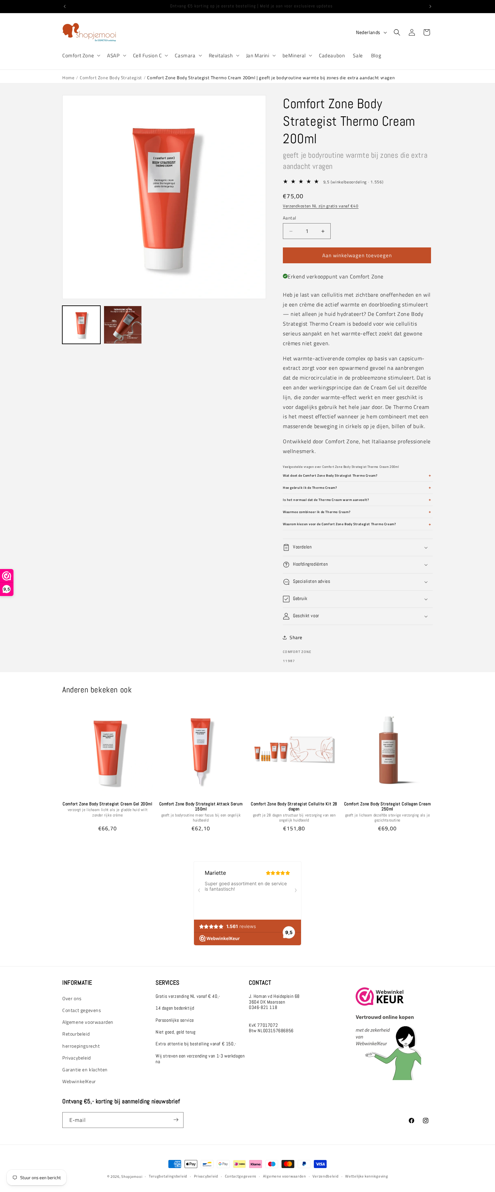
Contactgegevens (241, 1176)
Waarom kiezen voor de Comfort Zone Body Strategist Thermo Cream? (339, 524)
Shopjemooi (131, 1176)
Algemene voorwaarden (87, 1021)
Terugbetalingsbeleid (168, 1176)
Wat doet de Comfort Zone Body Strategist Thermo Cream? (330, 475)
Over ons (72, 998)
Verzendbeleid (325, 1176)
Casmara (185, 55)
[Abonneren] (175, 1120)
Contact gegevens (81, 1009)
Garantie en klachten (85, 1069)
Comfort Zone (78, 55)
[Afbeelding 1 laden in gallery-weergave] (81, 325)
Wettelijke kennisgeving (366, 1176)
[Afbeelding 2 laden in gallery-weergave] (123, 325)
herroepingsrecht (81, 1045)
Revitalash (221, 55)
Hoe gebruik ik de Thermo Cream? (310, 487)
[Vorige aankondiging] (64, 6)
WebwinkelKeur (79, 1080)
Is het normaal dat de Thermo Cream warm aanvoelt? (326, 499)
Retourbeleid (76, 1033)
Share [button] (296, 637)
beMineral (294, 55)
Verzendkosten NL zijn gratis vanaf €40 (321, 206)
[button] (80, 55)
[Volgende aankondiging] (430, 6)
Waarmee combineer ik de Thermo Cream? (316, 511)
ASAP (113, 55)
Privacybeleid (76, 1057)
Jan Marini (257, 55)
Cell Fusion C (147, 55)
